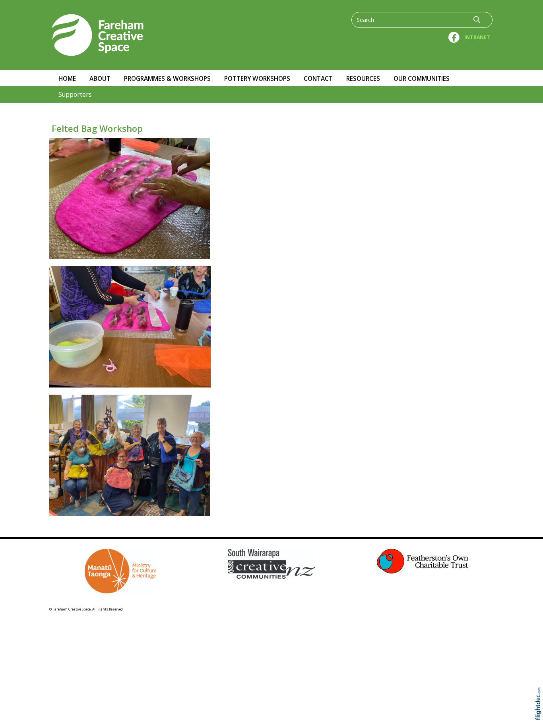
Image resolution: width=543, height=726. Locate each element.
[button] (540, 715)
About (100, 78)
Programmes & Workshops (167, 78)
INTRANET (477, 37)
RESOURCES (363, 78)
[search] (477, 19)
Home (67, 78)
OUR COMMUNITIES (422, 78)
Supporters (75, 94)
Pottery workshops (257, 78)
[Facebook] (454, 34)
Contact (318, 78)
